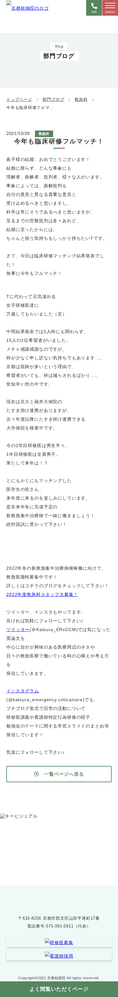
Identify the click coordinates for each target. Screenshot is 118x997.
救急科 (81, 99)
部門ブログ (53, 99)
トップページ (19, 99)
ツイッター (18, 629)
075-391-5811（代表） (68, 926)
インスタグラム (22, 690)
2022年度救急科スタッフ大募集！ (42, 594)
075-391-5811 (65, 856)
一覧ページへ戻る (64, 774)
